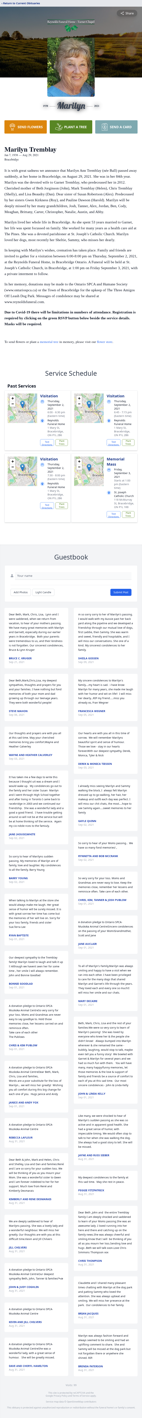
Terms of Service (81, 1395)
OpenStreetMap (75, 1401)
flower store (104, 341)
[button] (22, 404)
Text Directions (47, 443)
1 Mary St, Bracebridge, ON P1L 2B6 (56, 431)
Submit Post (121, 592)
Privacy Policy (60, 1395)
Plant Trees (62, 442)
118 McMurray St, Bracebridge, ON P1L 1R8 (124, 503)
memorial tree (49, 341)
